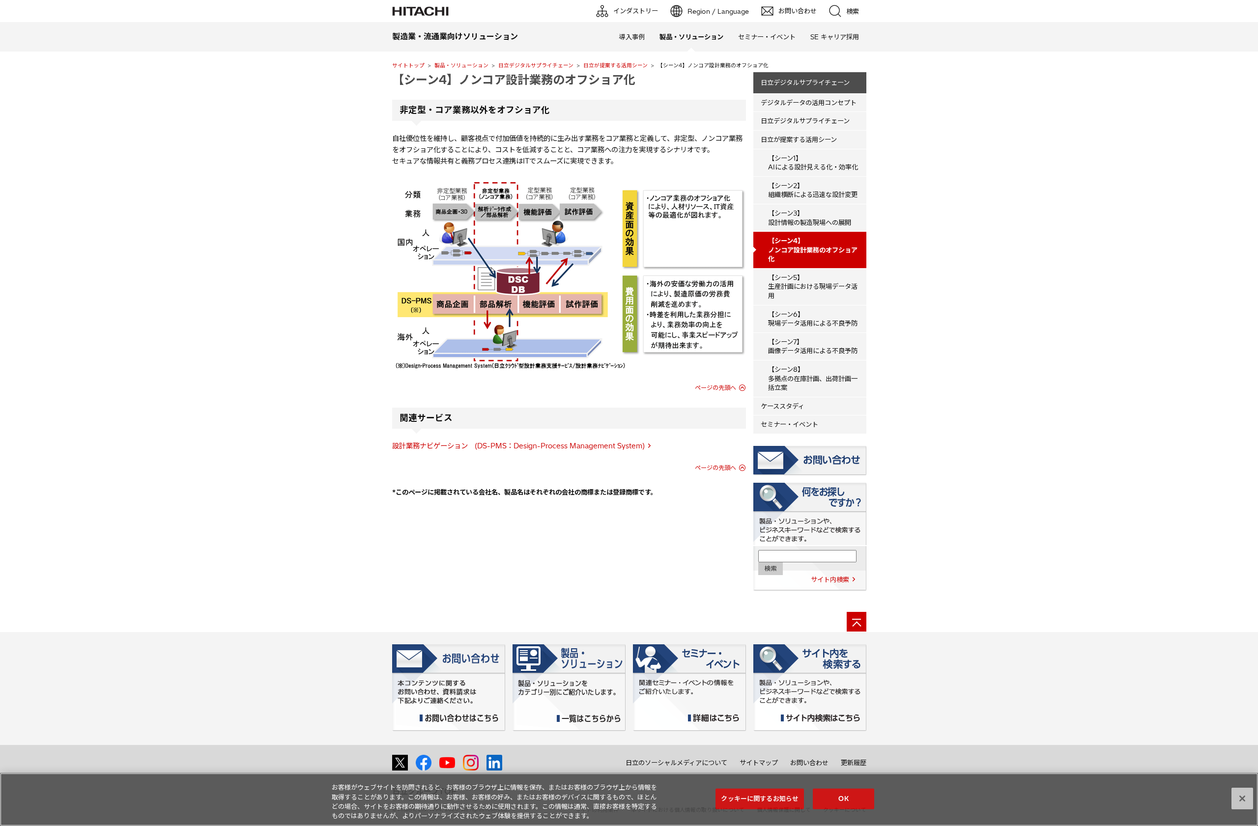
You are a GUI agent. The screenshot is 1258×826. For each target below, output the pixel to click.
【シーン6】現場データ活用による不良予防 (813, 319)
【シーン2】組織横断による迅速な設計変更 (813, 190)
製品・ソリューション (461, 65)
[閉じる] (1242, 798)
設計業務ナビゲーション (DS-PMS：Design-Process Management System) (518, 445)
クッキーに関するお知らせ (760, 798)
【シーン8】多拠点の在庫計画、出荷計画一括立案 (813, 378)
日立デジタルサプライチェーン (535, 65)
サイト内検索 (830, 579)
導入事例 (632, 37)
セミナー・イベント (767, 37)
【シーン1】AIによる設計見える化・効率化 (813, 162)
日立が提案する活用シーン (615, 65)
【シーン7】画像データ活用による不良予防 (813, 346)
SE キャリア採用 (834, 37)
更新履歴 (853, 763)
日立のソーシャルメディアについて (676, 763)
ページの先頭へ (715, 387)
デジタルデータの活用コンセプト (809, 103)
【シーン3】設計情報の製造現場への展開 (809, 217)
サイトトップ (408, 65)
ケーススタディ (782, 406)
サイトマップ (759, 763)
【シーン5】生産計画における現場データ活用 (813, 287)
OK (843, 798)
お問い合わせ (809, 763)
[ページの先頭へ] (856, 622)
